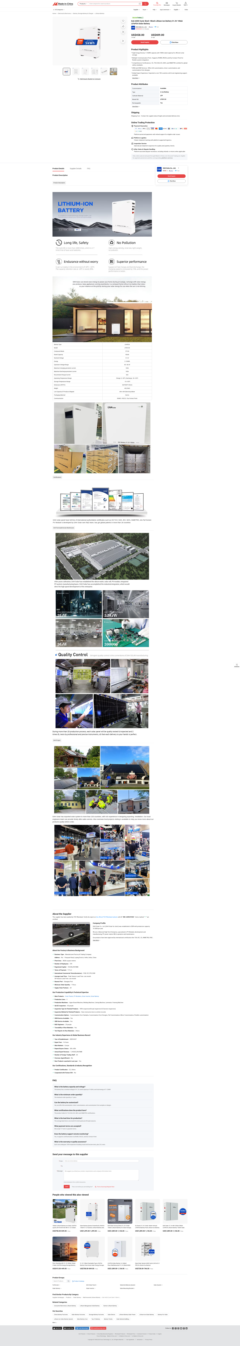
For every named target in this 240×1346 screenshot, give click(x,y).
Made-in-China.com (112, 1336)
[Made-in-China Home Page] (62, 4)
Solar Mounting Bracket (127, 1288)
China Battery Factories (61, 1314)
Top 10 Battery (96, 1319)
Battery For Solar (163, 1314)
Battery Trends (108, 1319)
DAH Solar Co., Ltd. (141, 27)
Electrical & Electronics (64, 13)
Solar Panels (69, 996)
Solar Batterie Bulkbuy (122, 1319)
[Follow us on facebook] (173, 1328)
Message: (60, 1171)
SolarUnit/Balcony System (127, 1285)
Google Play (68, 1328)
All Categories (59, 9)
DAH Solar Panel (91, 1285)
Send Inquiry (145, 42)
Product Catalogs (79, 1281)
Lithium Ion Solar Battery (146, 1314)
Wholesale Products (120, 1334)
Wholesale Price (131, 1334)
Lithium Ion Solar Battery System (63, 1319)
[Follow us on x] (176, 1328)
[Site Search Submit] (145, 4)
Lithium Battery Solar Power (127, 1314)
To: (62, 1166)
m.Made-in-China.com (124, 1336)
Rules (186, 9)
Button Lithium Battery (110, 1306)
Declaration (140, 1339)
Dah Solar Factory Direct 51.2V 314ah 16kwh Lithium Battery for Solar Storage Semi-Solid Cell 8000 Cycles (119, 1227)
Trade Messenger (82, 1328)
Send (66, 1186)
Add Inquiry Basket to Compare (90, 79)
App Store (57, 1328)
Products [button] (83, 4)
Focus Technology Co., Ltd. (107, 1339)
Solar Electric (111, 1314)
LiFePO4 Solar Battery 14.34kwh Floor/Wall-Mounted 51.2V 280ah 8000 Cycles (119, 1265)
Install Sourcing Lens (99, 1328)
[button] (140, 3)
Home (54, 13)
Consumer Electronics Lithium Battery (65, 1306)
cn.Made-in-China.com (137, 1336)
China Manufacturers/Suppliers (105, 1334)
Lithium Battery (99, 13)
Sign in (186, 5)
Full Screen (55, 1285)
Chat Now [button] (175, 42)
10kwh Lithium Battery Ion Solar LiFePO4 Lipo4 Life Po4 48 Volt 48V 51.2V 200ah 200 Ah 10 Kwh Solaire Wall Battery (64, 1227)
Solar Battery (95, 996)
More (54, 1322)
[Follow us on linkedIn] (187, 1328)
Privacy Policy (148, 1339)
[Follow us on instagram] (178, 1328)
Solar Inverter (86, 996)
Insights (160, 1334)
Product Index (152, 1334)
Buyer (144, 9)
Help (154, 9)
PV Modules (77, 996)
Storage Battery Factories (96, 1314)
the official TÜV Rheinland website (107, 917)
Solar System (157, 1285)
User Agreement (130, 1339)
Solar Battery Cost (82, 1319)
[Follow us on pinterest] (184, 1328)
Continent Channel (142, 1334)
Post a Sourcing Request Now (104, 1187)
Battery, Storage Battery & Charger (83, 13)
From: (61, 1161)
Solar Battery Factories (78, 1314)
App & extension (164, 9)
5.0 (165, 171)
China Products (91, 1334)
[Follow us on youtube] (181, 1328)
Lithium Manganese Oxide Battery (90, 1306)
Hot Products (82, 1334)
